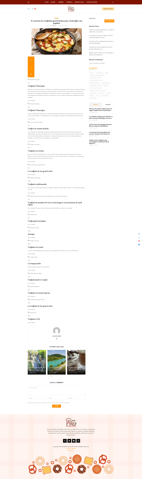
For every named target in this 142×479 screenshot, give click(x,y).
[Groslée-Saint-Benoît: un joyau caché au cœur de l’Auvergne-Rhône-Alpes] (37, 362)
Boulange (106, 85)
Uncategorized (104, 95)
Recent (95, 104)
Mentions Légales (71, 448)
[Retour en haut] (31, 73)
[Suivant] (31, 66)
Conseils (69, 2)
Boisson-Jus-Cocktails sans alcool (97, 90)
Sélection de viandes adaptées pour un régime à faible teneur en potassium (100, 109)
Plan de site (71, 450)
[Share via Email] (139, 244)
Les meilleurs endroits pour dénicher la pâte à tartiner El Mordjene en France (100, 117)
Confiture (102, 93)
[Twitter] (30, 9)
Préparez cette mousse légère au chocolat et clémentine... (75, 369)
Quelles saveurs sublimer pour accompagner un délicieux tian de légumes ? (99, 141)
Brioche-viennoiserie (94, 83)
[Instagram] (32, 9)
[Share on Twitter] (139, 237)
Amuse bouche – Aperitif (95, 77)
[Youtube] (35, 9)
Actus (47, 2)
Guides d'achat (99, 72)
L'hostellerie (53, 25)
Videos (106, 72)
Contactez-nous (91, 2)
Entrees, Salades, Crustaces (96, 80)
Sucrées (60, 2)
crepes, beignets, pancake (95, 85)
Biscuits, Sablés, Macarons (96, 88)
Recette (92, 95)
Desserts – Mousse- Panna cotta (97, 75)
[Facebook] (28, 9)
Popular (107, 104)
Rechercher (92, 18)
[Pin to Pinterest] (139, 241)
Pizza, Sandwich (93, 93)
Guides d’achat (79, 2)
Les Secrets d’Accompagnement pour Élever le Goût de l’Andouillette (100, 125)
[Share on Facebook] (139, 233)
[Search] (113, 2)
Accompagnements (106, 83)
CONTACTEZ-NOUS (108, 9)
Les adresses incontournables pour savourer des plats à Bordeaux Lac (99, 133)
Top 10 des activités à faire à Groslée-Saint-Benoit (55, 369)
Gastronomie (93, 98)
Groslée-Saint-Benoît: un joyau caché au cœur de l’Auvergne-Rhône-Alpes (36, 369)
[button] (29, 363)
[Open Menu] (28, 2)
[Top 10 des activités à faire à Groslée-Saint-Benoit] (56, 362)
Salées (53, 2)
